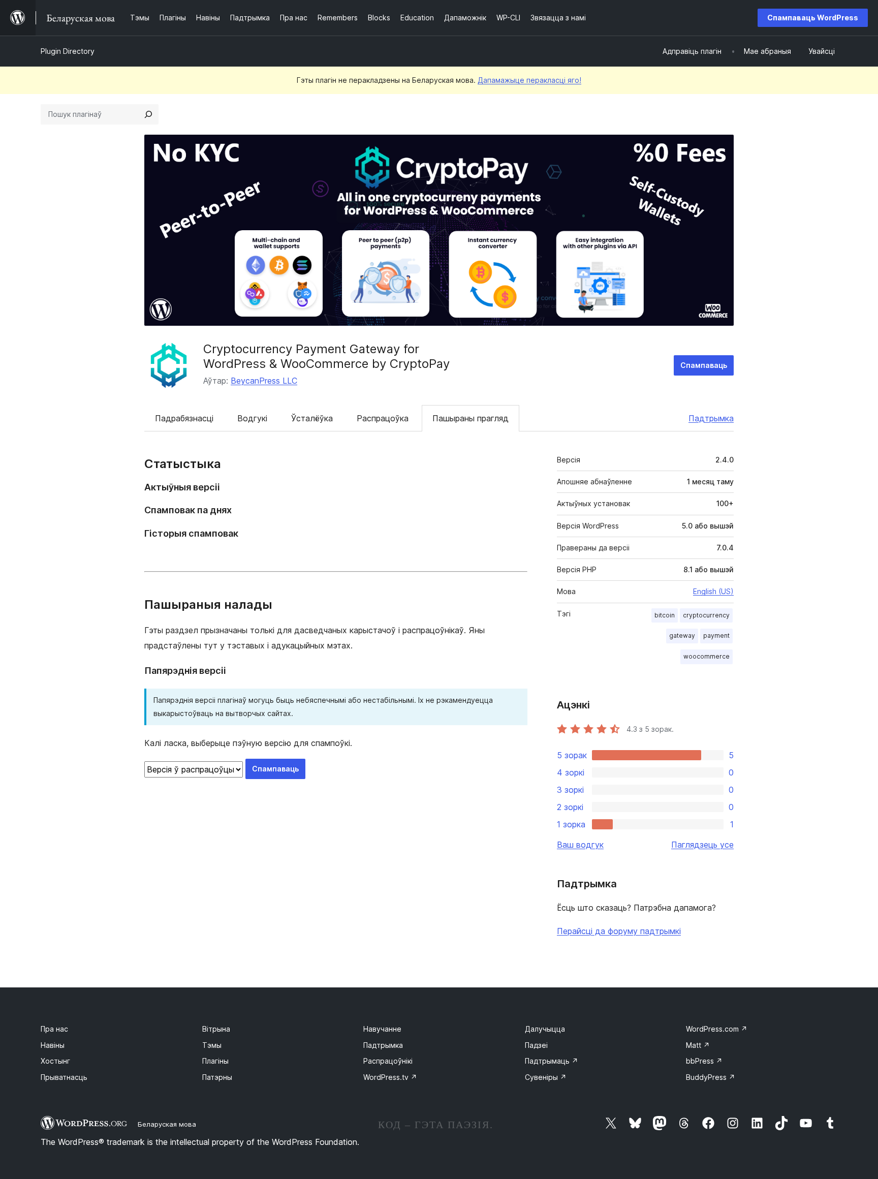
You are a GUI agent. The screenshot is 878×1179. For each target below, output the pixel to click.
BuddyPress (710, 1077)
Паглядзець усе (702, 845)
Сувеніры (546, 1077)
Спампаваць (703, 365)
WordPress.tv (390, 1077)
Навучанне (382, 1029)
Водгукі (252, 418)
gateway (682, 635)
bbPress (704, 1061)
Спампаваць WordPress (812, 17)
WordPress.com (716, 1029)
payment (716, 635)
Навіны (53, 1045)
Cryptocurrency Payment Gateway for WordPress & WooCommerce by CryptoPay (326, 356)
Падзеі (536, 1045)
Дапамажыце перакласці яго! (529, 80)
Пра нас (54, 1029)
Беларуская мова (167, 1124)
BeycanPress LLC (264, 381)
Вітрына (216, 1029)
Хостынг (55, 1061)
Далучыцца (545, 1029)
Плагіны (215, 1061)
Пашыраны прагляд (470, 418)
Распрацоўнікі (388, 1061)
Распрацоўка (383, 418)
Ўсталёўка (312, 418)
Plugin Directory (68, 51)
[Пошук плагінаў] (148, 114)
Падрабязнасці (184, 418)
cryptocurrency (706, 615)
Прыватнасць (64, 1077)
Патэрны (217, 1077)
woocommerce (706, 656)
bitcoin (664, 615)
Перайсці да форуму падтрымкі (619, 931)
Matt (698, 1045)
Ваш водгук (580, 845)
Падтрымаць (551, 1061)
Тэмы (212, 1045)
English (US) (713, 591)
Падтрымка (711, 418)
